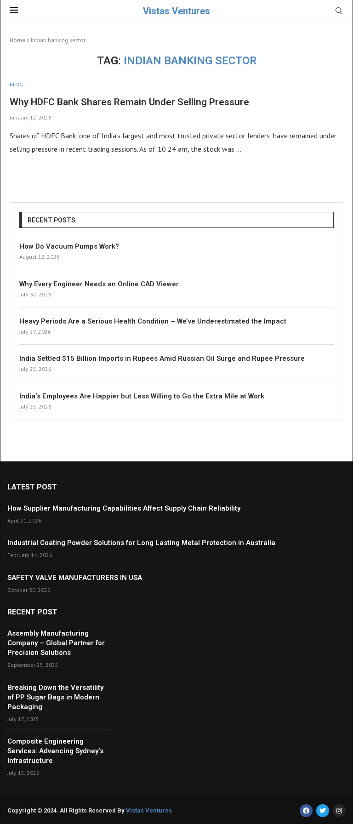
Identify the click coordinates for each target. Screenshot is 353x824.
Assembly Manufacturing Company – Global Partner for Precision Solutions (56, 643)
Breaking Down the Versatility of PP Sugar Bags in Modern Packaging (55, 697)
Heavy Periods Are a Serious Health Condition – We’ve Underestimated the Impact (152, 321)
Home (17, 40)
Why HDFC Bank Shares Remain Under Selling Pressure (129, 102)
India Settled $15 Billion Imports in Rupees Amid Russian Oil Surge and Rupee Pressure (162, 358)
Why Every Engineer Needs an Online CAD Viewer (99, 284)
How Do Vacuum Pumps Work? (69, 246)
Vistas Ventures (149, 810)
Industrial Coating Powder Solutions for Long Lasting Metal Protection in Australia (141, 543)
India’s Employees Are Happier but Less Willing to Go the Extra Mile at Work (141, 396)
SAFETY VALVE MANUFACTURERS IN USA (74, 578)
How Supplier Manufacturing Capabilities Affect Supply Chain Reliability (123, 508)
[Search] (338, 11)
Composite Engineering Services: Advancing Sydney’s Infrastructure (55, 751)
